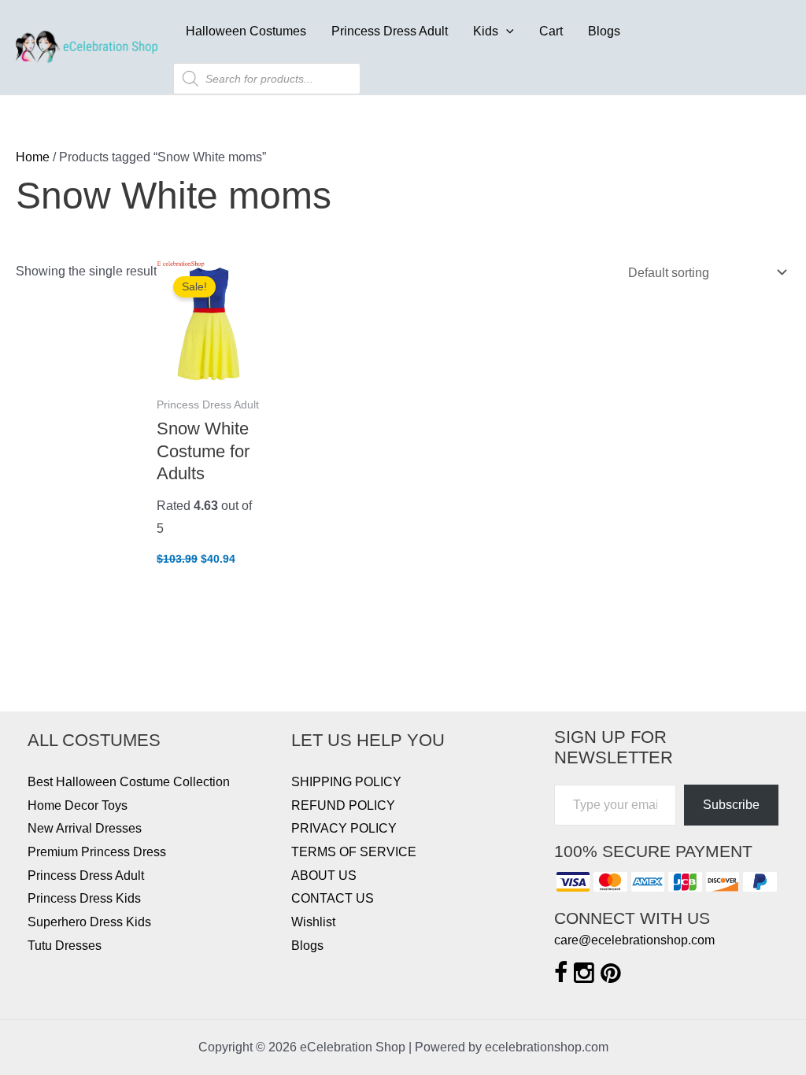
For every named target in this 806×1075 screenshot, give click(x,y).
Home (33, 157)
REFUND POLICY (343, 805)
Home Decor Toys (78, 805)
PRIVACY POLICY (344, 828)
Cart (551, 31)
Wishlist (313, 922)
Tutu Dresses (65, 945)
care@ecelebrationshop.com (634, 940)
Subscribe (731, 804)
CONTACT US (332, 898)
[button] (506, 31)
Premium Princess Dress (97, 852)
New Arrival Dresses (85, 828)
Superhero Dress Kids (89, 922)
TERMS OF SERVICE (353, 852)
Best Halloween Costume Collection (129, 782)
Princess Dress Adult (389, 31)
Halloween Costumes (246, 31)
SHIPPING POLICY (346, 782)
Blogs (604, 31)
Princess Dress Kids (84, 898)
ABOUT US (324, 875)
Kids (485, 31)
